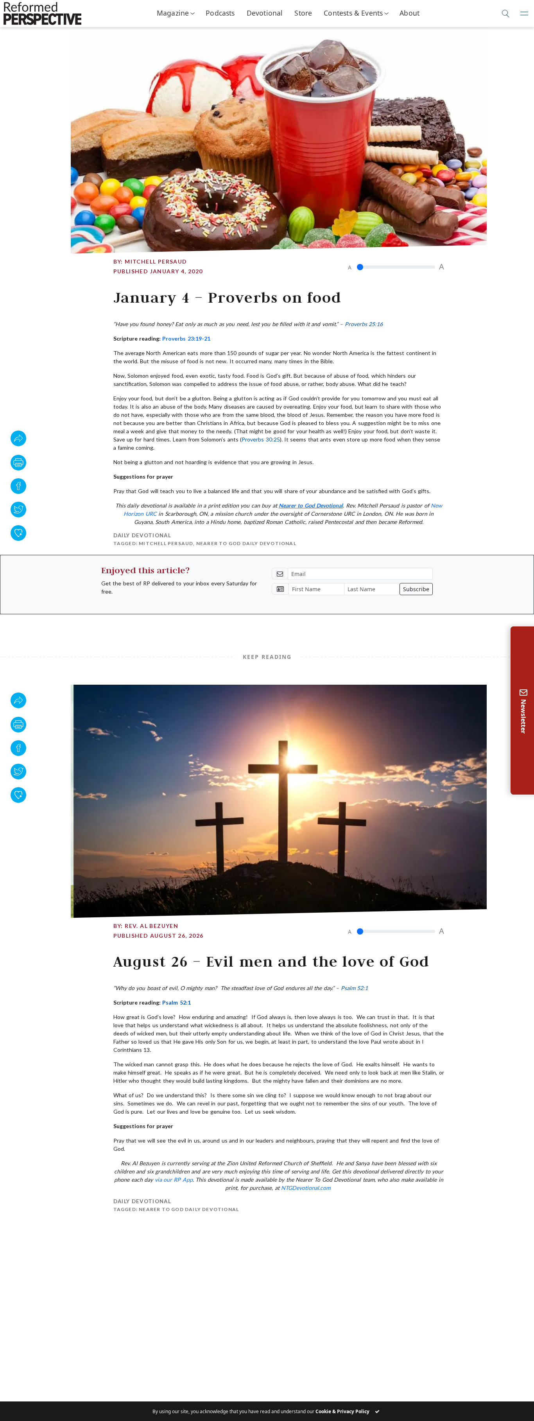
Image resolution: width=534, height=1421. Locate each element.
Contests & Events (353, 13)
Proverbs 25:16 (364, 324)
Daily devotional (142, 535)
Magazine (173, 13)
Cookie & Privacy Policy (342, 1411)
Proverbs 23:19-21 (186, 338)
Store (303, 13)
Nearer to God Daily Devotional (246, 543)
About (409, 13)
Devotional (265, 13)
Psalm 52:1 (354, 988)
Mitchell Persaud (156, 261)
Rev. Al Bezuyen (151, 925)
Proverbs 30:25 (261, 439)
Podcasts (220, 13)
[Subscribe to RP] (18, 533)
